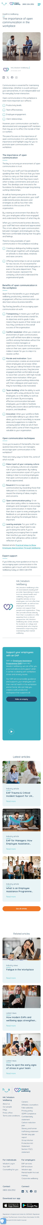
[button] (21, 721)
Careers (25, 1102)
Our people (7, 1107)
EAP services (27, 1164)
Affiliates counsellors (30, 1105)
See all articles (21, 909)
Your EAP (6, 1166)
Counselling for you (10, 1169)
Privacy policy (27, 1111)
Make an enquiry (21, 699)
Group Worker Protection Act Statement (27, 1143)
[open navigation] (39, 4)
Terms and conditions (11, 1116)
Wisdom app (27, 1169)
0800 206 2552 (28, 4)
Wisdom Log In (9, 1164)
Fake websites (27, 1108)
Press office (7, 1113)
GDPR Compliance (29, 1114)
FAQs (5, 1110)
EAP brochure (27, 1166)
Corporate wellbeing (30, 1178)
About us (6, 1104)
